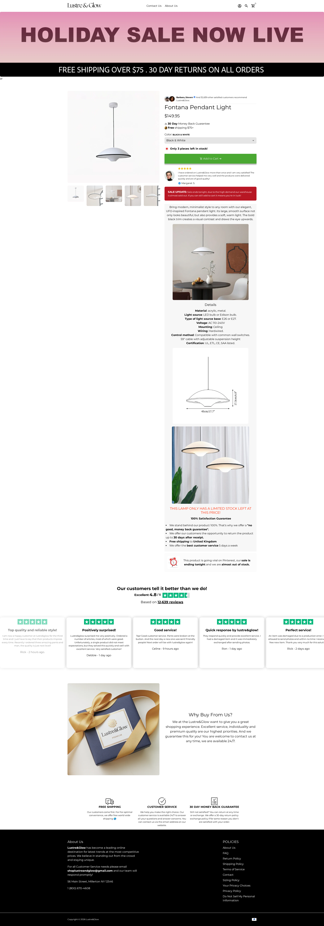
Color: (177, 134)
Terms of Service (234, 869)
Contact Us (153, 5)
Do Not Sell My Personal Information (239, 898)
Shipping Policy (233, 864)
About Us (171, 5)
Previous (72, 137)
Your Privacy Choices (236, 885)
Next (155, 137)
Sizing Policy (231, 880)
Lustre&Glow (92, 919)
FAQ (225, 853)
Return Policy (232, 858)
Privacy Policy (232, 891)
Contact (228, 874)
